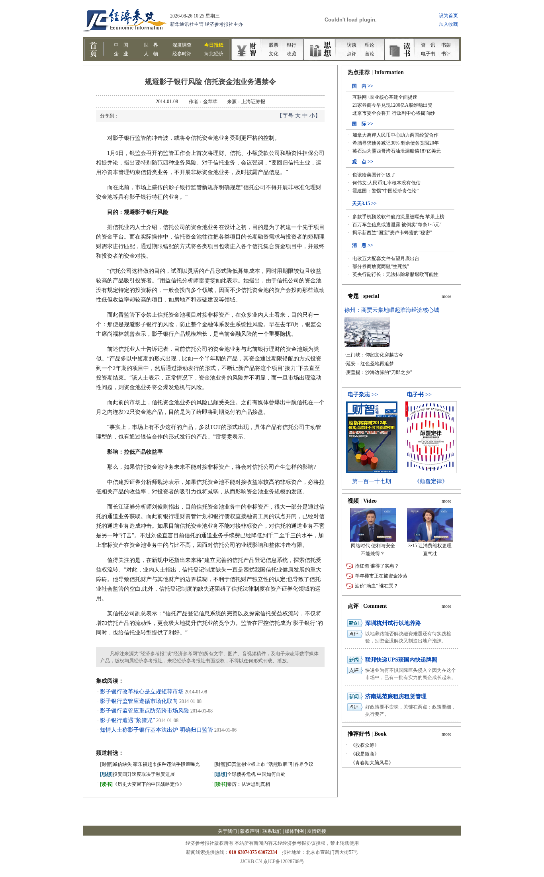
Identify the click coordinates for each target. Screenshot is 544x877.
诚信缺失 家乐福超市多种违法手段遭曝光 (150, 764)
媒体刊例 (294, 831)
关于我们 (227, 831)
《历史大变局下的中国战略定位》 (142, 784)
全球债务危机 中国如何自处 (250, 774)
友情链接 (316, 831)
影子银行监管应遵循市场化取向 (139, 701)
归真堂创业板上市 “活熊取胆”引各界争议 (263, 764)
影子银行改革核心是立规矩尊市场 (142, 692)
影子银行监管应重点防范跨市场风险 (144, 711)
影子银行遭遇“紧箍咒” (127, 720)
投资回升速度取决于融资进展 (137, 774)
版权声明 (249, 831)
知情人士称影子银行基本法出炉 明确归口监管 (156, 730)
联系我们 (272, 831)
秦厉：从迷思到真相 (242, 784)
